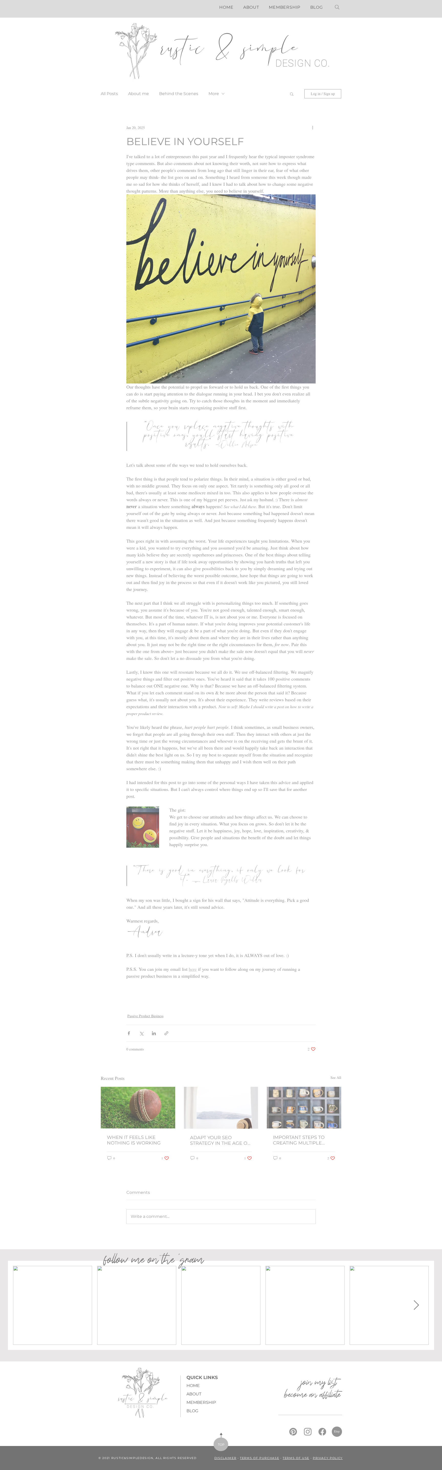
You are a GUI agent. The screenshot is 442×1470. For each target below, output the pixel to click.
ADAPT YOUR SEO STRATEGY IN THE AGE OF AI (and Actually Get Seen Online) (220, 1140)
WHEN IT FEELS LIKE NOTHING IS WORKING (134, 1140)
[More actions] (313, 127)
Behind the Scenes (178, 93)
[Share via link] (166, 1033)
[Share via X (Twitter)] (141, 1033)
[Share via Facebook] (128, 1033)
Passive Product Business (145, 1015)
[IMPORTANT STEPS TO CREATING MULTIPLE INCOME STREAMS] (304, 1107)
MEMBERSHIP (201, 1402)
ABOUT (193, 1394)
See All (335, 1077)
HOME (193, 1385)
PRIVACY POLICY (328, 1458)
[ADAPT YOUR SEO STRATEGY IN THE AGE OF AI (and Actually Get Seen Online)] (221, 1108)
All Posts (109, 93)
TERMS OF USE (296, 1458)
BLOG (192, 1410)
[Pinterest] (293, 1432)
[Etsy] (337, 1432)
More (213, 93)
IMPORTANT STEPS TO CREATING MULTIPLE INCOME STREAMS (299, 1140)
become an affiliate (311, 1396)
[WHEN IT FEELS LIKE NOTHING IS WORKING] (138, 1107)
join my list (316, 1383)
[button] (291, 94)
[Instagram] (308, 1432)
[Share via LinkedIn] (153, 1033)
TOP (221, 1444)
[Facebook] (322, 1432)
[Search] (337, 7)
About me (138, 93)
